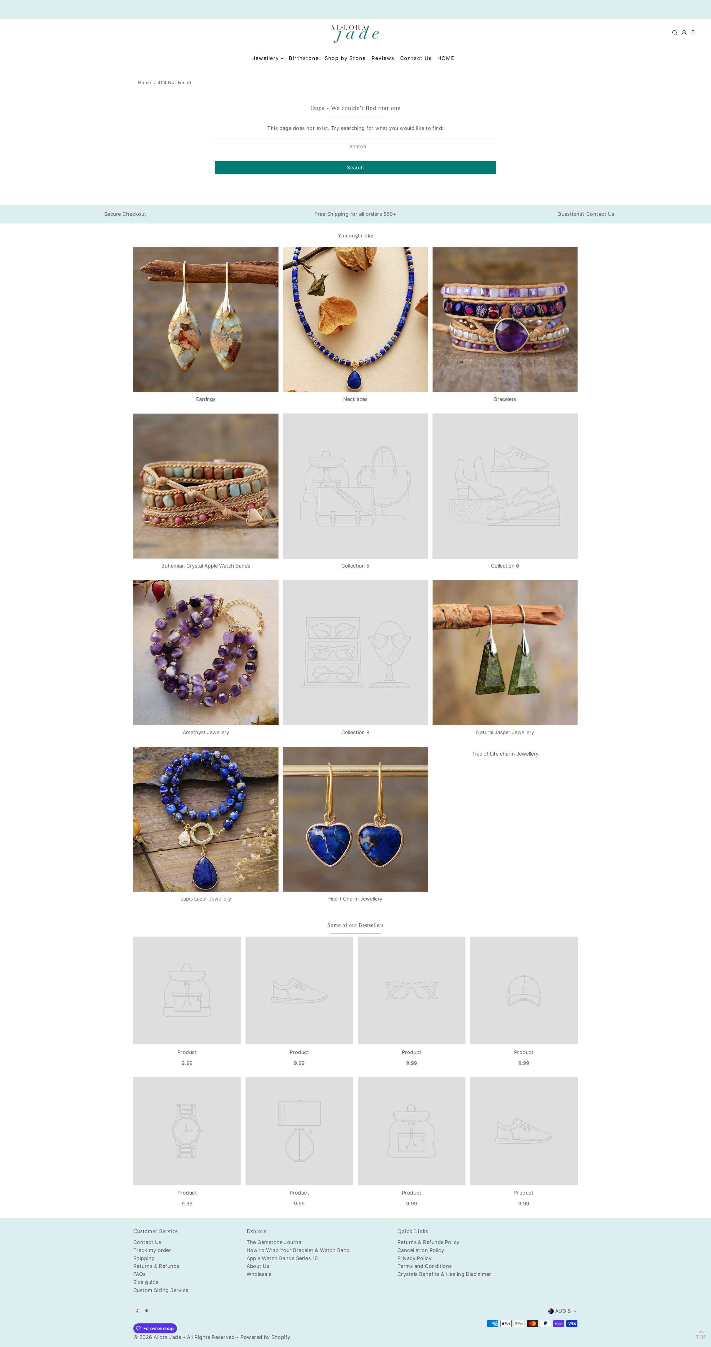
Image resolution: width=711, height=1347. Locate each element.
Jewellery (265, 58)
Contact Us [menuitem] (416, 58)
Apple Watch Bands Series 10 (282, 1258)
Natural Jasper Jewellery (505, 732)
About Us (258, 1266)
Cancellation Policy (420, 1250)
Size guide (146, 1282)
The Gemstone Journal (275, 1242)
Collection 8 (355, 732)
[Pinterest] (146, 1311)
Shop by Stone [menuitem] (345, 58)
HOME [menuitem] (445, 58)
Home (144, 82)
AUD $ (563, 1311)
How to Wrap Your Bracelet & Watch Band (298, 1250)
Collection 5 (355, 566)
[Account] (684, 32)
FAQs (139, 1274)
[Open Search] (674, 32)
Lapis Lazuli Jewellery (206, 899)
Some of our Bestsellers (355, 925)
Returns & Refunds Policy (428, 1242)
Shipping (144, 1258)
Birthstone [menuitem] (304, 58)
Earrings (206, 399)
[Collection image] (355, 486)
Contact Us (147, 1242)
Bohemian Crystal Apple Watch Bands (205, 566)
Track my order (152, 1250)
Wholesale (259, 1274)
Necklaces (355, 399)
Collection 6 (505, 566)
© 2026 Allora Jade (157, 1337)
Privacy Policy (414, 1258)
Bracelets (505, 399)
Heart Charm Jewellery (355, 899)
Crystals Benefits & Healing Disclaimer (444, 1274)
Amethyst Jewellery (206, 732)
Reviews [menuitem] (383, 58)
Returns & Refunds (156, 1266)
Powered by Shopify (265, 1337)
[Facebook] (137, 1311)
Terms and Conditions (424, 1266)
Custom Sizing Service (160, 1290)
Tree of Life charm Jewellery (505, 754)
